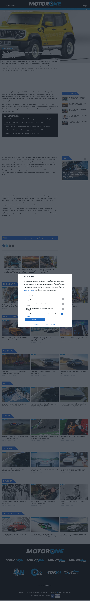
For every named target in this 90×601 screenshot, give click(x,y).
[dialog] (45, 300)
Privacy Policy (53, 324)
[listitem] (45, 296)
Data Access (45, 324)
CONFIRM (34, 319)
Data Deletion (37, 324)
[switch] (62, 299)
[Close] (69, 276)
